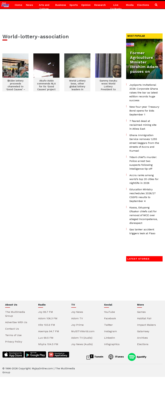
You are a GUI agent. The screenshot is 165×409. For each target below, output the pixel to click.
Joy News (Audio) (82, 344)
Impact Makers (146, 324)
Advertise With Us (16, 322)
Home (18, 4)
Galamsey (143, 331)
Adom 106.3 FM (47, 318)
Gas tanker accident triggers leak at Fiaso (142, 231)
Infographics (112, 344)
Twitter (108, 324)
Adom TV (77, 318)
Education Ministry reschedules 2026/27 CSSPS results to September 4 (142, 195)
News (29, 4)
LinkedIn (109, 337)
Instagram (110, 331)
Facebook (110, 318)
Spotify (141, 356)
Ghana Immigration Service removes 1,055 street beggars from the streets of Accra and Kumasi (144, 143)
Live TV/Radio (116, 6)
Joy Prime (77, 324)
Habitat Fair (144, 318)
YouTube (109, 311)
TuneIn (98, 356)
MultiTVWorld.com (82, 331)
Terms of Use (13, 335)
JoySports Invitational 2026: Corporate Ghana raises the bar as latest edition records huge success (143, 92)
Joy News (77, 311)
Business (60, 4)
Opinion (86, 4)
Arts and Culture (44, 6)
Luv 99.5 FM (45, 337)
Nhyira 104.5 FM (48, 344)
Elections (143, 4)
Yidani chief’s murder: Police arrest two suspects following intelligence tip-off (143, 163)
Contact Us (12, 328)
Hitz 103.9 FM (46, 324)
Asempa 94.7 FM (48, 331)
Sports (73, 4)
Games (141, 311)
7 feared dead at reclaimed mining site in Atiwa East (142, 124)
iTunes (119, 356)
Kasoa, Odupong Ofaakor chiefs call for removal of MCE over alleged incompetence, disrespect (143, 215)
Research (100, 4)
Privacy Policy (13, 341)
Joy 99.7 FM (45, 311)
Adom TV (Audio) (81, 337)
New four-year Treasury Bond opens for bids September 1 (144, 110)
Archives (142, 337)
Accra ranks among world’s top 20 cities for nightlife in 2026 (144, 179)
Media (130, 4)
